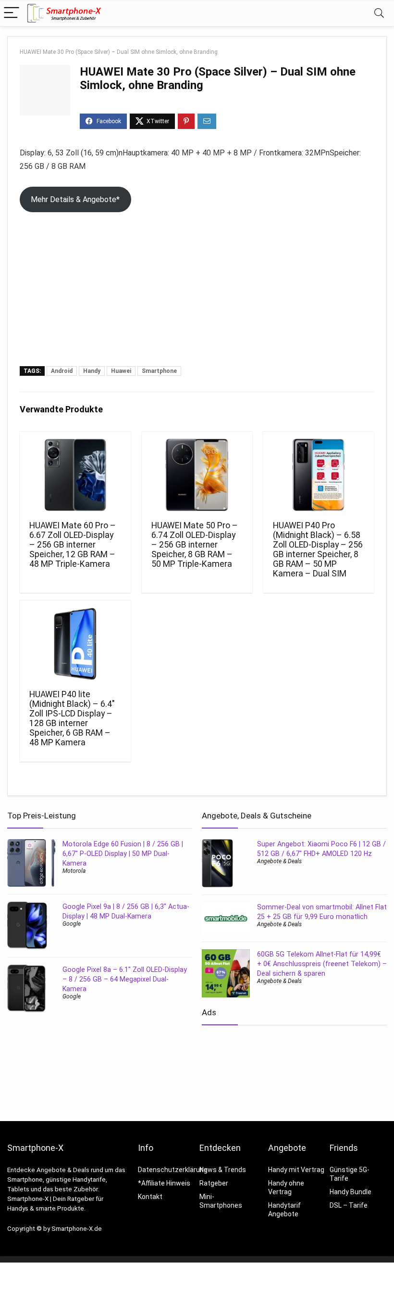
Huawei (121, 371)
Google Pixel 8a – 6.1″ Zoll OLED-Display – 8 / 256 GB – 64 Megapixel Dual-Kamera (124, 979)
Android (62, 371)
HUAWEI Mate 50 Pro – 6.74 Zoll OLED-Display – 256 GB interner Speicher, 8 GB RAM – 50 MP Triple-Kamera (194, 545)
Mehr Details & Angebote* (75, 199)
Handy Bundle (350, 1192)
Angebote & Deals (279, 861)
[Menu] (11, 13)
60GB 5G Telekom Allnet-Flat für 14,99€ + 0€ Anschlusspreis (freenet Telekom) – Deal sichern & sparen (322, 963)
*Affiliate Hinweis (164, 1183)
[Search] (379, 13)
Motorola (74, 871)
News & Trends (222, 1170)
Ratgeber (213, 1183)
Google (71, 923)
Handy (91, 371)
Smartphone (159, 371)
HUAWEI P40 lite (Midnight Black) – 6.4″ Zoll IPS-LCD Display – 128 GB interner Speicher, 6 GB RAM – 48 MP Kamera (72, 718)
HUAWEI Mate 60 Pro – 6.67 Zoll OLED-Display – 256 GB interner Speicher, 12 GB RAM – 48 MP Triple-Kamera (72, 545)
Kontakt (150, 1196)
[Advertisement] (197, 294)
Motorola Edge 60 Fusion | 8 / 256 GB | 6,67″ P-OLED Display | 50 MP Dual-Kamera (122, 853)
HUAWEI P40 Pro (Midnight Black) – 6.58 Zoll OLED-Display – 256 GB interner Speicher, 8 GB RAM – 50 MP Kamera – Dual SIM (318, 549)
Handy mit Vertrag (296, 1170)
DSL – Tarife (349, 1205)
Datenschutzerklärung (173, 1170)
